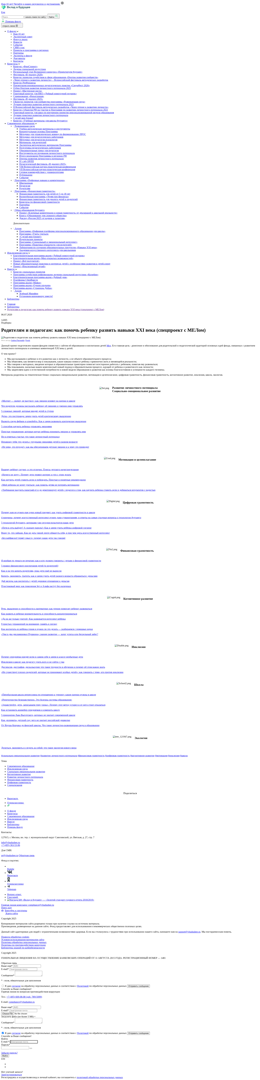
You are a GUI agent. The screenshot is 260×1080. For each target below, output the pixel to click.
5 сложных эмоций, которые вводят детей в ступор (27, 411)
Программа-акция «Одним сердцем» (32, 285)
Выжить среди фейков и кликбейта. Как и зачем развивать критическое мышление (43, 421)
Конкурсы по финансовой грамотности (39, 202)
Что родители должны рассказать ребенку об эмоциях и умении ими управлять (42, 406)
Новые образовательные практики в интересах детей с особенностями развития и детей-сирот (61, 263)
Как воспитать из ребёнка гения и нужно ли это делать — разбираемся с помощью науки (47, 629)
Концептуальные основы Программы (38, 131)
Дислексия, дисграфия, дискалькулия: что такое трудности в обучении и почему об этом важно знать (53, 667)
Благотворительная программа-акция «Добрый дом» (40, 277)
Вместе (11, 269)
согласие (16, 986)
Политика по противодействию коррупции (23, 945)
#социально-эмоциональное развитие (20, 755)
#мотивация (161, 755)
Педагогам (24, 185)
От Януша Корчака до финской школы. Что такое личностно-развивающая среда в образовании (50, 725)
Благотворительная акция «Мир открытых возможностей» (43, 258)
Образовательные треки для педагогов (39, 150)
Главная (11, 304)
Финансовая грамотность (20, 779)
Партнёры (24, 204)
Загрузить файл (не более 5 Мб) (17, 1016)
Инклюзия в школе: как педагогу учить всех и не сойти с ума (32, 662)
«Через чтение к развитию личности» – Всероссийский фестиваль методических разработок (60, 80)
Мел (109, 345)
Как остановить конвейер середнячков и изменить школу (30, 710)
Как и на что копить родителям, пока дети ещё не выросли (31, 571)
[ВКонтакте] (9, 1064)
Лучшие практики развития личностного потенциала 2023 (43, 104)
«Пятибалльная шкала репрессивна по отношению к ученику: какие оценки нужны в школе (48, 694)
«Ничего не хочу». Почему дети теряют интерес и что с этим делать (36, 474)
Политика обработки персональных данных (23, 942)
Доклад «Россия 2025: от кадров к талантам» (42, 218)
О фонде (12, 31)
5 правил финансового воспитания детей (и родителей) (29, 565)
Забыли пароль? (9, 1053)
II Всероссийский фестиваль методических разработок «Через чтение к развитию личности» (60, 107)
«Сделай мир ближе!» (30, 236)
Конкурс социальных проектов (29, 272)
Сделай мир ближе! (23, 118)
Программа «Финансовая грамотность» (34, 191)
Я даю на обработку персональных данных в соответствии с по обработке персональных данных (66, 986)
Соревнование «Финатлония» (28, 96)
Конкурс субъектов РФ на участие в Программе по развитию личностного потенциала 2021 (60, 110)
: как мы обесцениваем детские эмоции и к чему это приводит (57, 447)
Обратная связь (26, 855)
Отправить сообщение (138, 986)
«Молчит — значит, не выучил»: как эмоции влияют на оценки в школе (38, 401)
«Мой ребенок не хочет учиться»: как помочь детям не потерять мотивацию (40, 485)
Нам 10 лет (19, 34)
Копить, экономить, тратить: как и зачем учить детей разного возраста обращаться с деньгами (49, 576)
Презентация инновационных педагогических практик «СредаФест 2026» (51, 85)
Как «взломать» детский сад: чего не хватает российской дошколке (35, 720)
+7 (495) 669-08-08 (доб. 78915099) (24, 997)
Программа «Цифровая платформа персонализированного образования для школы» (62, 231)
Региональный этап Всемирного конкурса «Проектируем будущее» (47, 72)
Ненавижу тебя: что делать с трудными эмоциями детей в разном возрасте (39, 442)
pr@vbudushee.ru (9, 855)
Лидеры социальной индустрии (29, 69)
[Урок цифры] (130, 790)
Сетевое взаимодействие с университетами (41, 172)
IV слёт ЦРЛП (26, 161)
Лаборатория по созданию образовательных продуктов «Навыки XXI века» (58, 247)
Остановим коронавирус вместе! (36, 296)
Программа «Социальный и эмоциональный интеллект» (48, 242)
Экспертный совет (22, 36)
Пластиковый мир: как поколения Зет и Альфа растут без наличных (36, 586)
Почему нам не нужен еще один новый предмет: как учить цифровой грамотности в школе (48, 512)
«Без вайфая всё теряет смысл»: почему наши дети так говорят (33, 538)
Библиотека (13, 299)
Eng (3, 12)
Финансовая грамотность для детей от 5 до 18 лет (44, 194)
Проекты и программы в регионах (31, 50)
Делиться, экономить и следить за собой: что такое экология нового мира (38, 747)
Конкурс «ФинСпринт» (25, 66)
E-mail (5, 969)
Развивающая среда (24, 126)
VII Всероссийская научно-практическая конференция (47, 169)
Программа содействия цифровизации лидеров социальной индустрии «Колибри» (55, 274)
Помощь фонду (13, 21)
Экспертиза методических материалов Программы (45, 145)
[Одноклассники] (9, 1067)
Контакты (18, 61)
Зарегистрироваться (11, 1074)
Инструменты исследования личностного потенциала (47, 153)
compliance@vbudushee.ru (41, 905)
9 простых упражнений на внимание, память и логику (29, 624)
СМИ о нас (19, 47)
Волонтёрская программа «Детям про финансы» (44, 196)
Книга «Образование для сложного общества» (43, 215)
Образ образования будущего (29, 210)
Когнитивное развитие (19, 774)
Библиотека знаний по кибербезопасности (23, 947)
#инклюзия (174, 755)
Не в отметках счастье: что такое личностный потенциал (30, 436)
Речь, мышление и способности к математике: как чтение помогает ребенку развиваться (46, 608)
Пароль (5, 1044)
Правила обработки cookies (15, 937)
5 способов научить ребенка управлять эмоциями (26, 426)
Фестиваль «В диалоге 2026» (28, 74)
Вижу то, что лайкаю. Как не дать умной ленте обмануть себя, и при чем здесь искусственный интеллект (55, 533)
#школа (184, 755)
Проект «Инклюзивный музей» (29, 266)
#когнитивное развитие (142, 755)
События (17, 45)
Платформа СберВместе (25, 280)
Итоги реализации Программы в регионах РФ (43, 156)
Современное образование (21, 123)
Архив (18, 228)
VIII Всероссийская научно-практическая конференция (47, 166)
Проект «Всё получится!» (26, 261)
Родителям (24, 188)
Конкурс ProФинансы (24, 82)
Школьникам (26, 183)
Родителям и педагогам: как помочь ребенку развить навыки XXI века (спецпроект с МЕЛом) (55, 309)
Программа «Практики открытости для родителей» (45, 244)
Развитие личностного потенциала (25, 777)
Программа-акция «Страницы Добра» (32, 288)
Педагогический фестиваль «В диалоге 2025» (42, 164)
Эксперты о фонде (22, 55)
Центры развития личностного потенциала (41, 158)
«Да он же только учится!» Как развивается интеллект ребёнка (33, 619)
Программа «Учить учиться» (34, 234)
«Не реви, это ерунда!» (13, 447)
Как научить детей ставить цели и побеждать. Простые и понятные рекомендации (43, 479)
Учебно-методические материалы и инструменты (44, 129)
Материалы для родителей (32, 142)
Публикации (25, 175)
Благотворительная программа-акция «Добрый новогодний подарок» (49, 255)
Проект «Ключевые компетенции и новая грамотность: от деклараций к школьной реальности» (68, 213)
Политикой (83, 986)
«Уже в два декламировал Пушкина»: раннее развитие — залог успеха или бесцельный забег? (49, 634)
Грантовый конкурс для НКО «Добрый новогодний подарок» (45, 93)
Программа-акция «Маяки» (27, 282)
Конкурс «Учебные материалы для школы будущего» (40, 120)
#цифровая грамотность (117, 755)
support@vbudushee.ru (189, 931)
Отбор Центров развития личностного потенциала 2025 (42, 88)
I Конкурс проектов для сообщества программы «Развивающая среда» (49, 101)
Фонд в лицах (20, 39)
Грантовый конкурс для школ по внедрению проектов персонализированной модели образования (63, 112)
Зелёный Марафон (28, 293)
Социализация (14, 785)
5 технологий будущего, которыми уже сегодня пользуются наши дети (37, 522)
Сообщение (7, 975)
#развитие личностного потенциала (58, 755)
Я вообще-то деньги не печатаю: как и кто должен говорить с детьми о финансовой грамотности (51, 560)
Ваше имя (6, 966)
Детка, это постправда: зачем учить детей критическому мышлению (36, 416)
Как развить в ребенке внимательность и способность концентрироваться (39, 613)
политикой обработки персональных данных (100, 1077)
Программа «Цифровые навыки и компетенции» (39, 180)
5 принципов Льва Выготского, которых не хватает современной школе (38, 715)
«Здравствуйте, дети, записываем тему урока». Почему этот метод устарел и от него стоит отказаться (53, 705)
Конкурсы (12, 63)
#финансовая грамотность (91, 755)
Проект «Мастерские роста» (27, 91)
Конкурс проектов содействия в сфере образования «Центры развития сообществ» (55, 77)
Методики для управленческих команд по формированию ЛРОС (52, 134)
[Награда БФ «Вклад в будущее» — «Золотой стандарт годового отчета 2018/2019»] (50, 900)
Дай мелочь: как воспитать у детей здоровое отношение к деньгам (35, 581)
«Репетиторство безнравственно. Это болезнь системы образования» (36, 699)
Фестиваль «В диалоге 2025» (28, 99)
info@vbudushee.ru (10, 842)
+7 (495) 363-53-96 (10, 845)
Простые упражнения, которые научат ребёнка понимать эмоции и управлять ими (43, 431)
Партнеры (18, 53)
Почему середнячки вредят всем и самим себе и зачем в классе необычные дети (42, 657)
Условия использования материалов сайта (22, 939)
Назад (4, 758)
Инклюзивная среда (17, 253)
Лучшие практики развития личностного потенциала (40, 115)
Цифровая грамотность (19, 782)
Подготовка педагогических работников (40, 147)
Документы (19, 58)
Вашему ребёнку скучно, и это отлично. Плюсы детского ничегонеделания (40, 469)
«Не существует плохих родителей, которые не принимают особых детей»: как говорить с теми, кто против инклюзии (62, 672)
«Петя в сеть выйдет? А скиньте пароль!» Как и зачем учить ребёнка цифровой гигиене (46, 528)
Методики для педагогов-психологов (38, 139)
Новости (17, 42)
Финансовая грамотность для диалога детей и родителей (48, 199)
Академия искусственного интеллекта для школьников (47, 250)
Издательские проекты (31, 239)
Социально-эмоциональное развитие (26, 771)
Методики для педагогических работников (41, 137)
